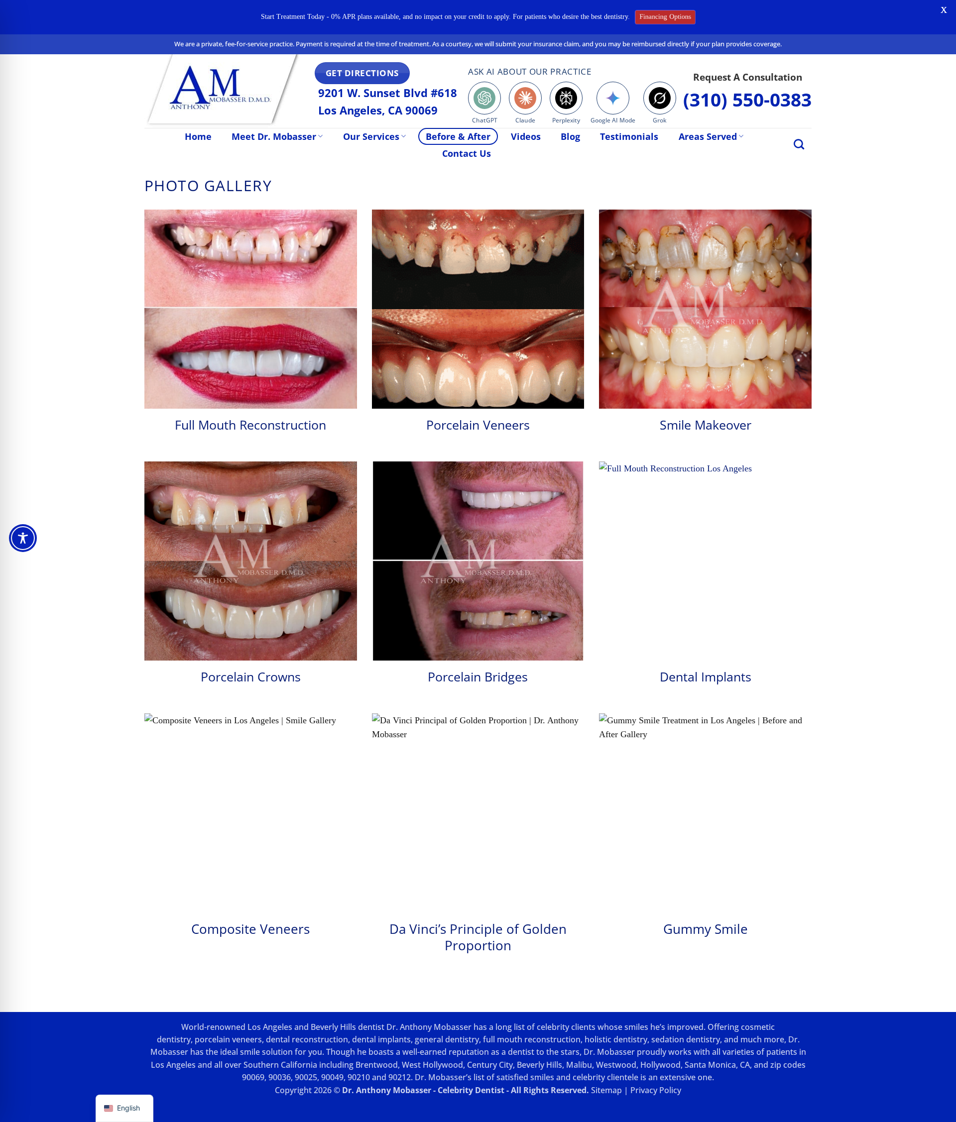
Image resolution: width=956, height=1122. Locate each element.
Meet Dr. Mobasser (274, 136)
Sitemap (606, 1090)
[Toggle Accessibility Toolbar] (23, 538)
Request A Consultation (747, 77)
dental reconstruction (307, 1039)
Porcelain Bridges (478, 677)
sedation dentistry (685, 1039)
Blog (570, 136)
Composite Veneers (250, 929)
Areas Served (708, 136)
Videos (526, 136)
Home (198, 136)
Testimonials (629, 136)
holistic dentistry (616, 1039)
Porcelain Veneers (478, 425)
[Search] (799, 144)
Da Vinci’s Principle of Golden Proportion (478, 937)
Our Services (371, 136)
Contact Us (466, 153)
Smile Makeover (705, 425)
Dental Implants (705, 677)
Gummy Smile (705, 929)
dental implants (381, 1039)
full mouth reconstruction (532, 1039)
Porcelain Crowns (251, 677)
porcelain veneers (228, 1039)
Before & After (458, 136)
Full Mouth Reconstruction (250, 425)
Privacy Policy (655, 1090)
